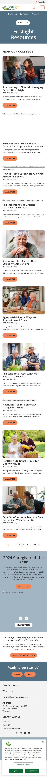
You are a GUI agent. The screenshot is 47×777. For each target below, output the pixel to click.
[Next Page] (38, 544)
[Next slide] (26, 618)
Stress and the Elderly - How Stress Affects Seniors (20, 262)
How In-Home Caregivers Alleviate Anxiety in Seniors (23, 175)
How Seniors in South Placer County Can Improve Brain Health (23, 145)
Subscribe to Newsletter (23, 655)
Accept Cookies (32, 771)
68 (35, 544)
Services (12, 13)
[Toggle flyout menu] (42, 7)
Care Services (10, 685)
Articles (21, 23)
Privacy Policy (22, 759)
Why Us (6, 691)
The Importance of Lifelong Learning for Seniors (19, 206)
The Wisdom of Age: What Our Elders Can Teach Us (21, 375)
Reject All (16, 771)
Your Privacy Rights (23, 765)
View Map (6, 711)
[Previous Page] (8, 544)
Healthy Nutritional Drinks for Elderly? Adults (21, 462)
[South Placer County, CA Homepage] (11, 7)
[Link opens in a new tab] (24, 70)
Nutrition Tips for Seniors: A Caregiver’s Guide (19, 406)
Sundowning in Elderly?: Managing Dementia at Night (23, 89)
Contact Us (7, 725)
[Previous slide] (20, 618)
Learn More (10, 105)
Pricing (35, 13)
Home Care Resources (14, 696)
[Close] (43, 741)
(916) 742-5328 (9, 721)
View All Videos (23, 625)
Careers (24, 13)
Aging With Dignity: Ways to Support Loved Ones (19, 319)
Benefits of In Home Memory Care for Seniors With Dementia (23, 519)
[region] (24, 757)
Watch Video (23, 586)
